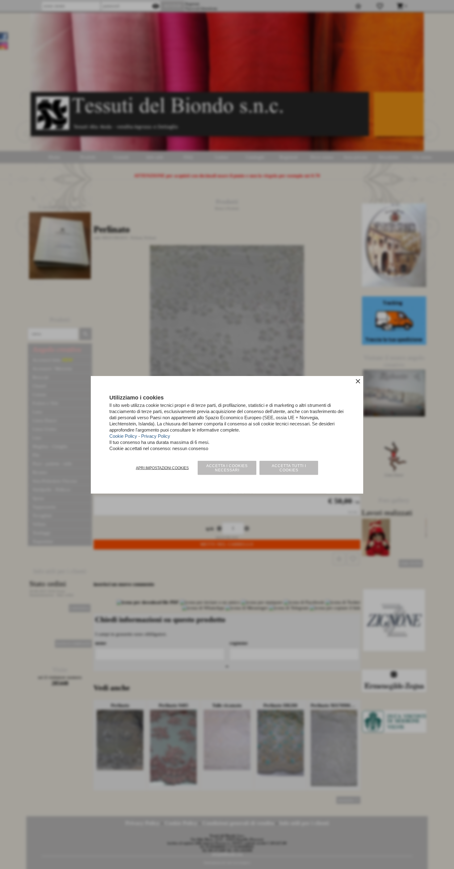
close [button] (358, 381)
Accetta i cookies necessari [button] (227, 467)
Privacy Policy (155, 435)
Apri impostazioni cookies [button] (162, 468)
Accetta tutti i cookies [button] (289, 467)
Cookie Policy (123, 435)
